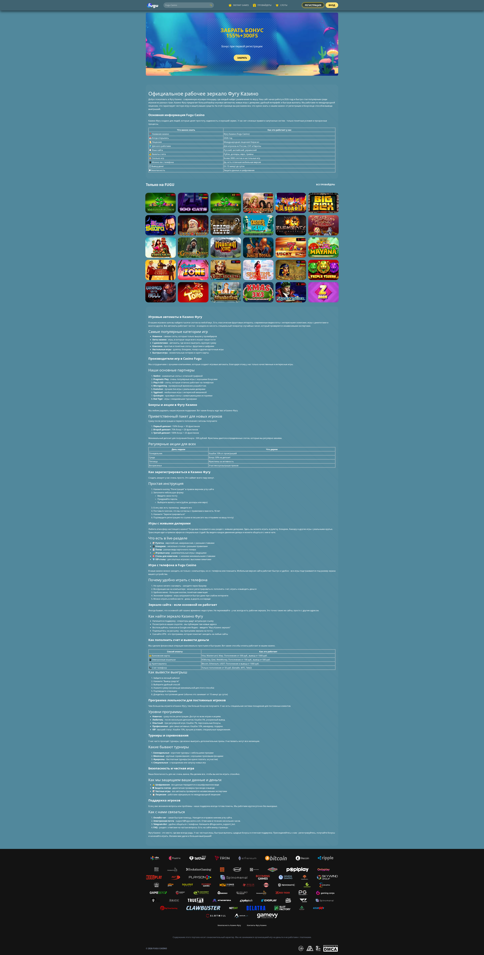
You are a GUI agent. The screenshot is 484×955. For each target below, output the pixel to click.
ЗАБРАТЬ (242, 57)
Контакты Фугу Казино (256, 925)
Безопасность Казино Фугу (229, 925)
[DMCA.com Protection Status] (330, 948)
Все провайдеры (325, 184)
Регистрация (313, 5)
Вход (332, 5)
